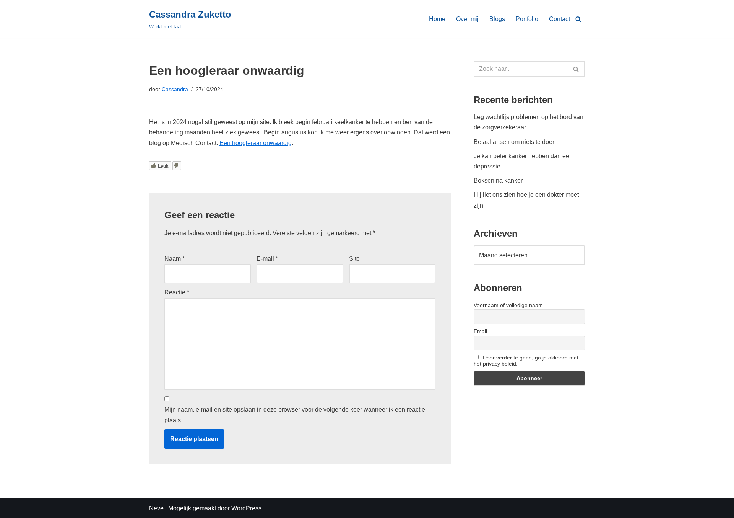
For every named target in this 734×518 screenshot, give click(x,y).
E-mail (267, 258)
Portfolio (527, 19)
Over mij (467, 19)
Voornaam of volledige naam (508, 305)
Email (480, 331)
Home (437, 19)
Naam (174, 258)
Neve (156, 508)
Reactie (176, 292)
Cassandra (175, 89)
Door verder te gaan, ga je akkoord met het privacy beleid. (526, 361)
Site (354, 258)
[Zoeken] (578, 19)
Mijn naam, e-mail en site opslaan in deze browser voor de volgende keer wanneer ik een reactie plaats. (294, 414)
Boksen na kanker (498, 180)
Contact (559, 19)
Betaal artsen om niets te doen (515, 142)
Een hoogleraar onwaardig (255, 143)
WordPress (246, 508)
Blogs (497, 19)
